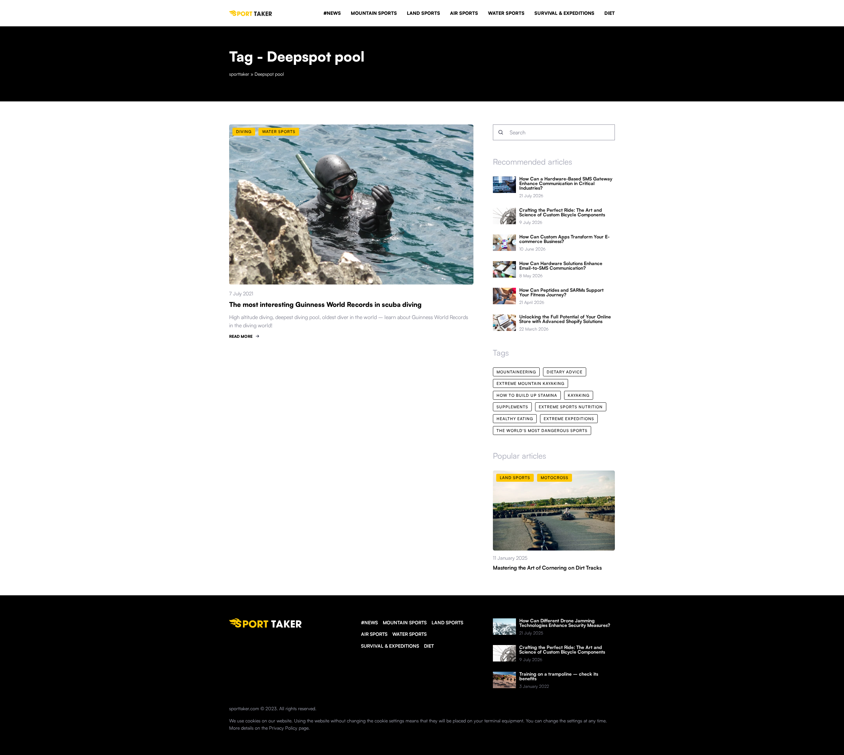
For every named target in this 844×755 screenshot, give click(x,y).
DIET (609, 13)
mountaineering (516, 371)
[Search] (501, 132)
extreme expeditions (569, 418)
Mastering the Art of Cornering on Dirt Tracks (547, 567)
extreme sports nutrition (571, 406)
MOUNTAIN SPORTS (374, 13)
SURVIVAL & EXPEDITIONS (564, 13)
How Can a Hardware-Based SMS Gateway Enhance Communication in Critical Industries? (565, 183)
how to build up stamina (527, 395)
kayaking (578, 395)
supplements (512, 406)
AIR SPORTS (464, 13)
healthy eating (515, 418)
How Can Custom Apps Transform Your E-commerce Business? (564, 239)
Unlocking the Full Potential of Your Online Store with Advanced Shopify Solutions (565, 319)
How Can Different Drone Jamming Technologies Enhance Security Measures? (564, 623)
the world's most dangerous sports (542, 430)
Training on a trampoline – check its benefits (558, 676)
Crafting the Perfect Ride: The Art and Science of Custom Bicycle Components (562, 212)
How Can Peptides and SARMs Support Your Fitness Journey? (561, 292)
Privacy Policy (283, 728)
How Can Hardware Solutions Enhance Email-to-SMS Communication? (560, 265)
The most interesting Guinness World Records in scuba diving (325, 304)
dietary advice (565, 371)
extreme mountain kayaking (530, 383)
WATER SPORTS (506, 13)
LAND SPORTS (423, 13)
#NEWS (332, 13)
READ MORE (241, 336)
